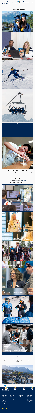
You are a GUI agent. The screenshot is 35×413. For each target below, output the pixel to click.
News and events (12, 395)
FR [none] (3, 2)
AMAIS (9, 411)
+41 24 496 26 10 (29, 401)
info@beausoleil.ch (4, 400)
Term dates (20, 396)
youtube (8, 408)
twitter (6, 408)
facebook (2, 408)
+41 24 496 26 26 (4, 401)
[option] (3, 2)
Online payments (21, 395)
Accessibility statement (4, 406)
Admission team (29, 397)
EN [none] (2, 2)
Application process (29, 395)
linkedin (5, 408)
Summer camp (11, 396)
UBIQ (5, 411)
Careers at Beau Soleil (12, 397)
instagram (3, 408)
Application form (29, 396)
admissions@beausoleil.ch (30, 400)
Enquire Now (26, 2)
